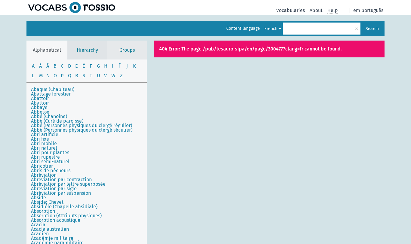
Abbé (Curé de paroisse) (57, 121)
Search (372, 28)
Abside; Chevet (47, 202)
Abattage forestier (51, 94)
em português (368, 10)
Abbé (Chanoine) (49, 116)
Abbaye (39, 107)
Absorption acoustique (55, 220)
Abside (38, 197)
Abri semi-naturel (50, 161)
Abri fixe (40, 139)
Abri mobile (44, 143)
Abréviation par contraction (61, 179)
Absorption (43, 211)
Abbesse (40, 112)
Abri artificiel (45, 134)
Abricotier (42, 166)
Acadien (40, 233)
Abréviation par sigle (54, 188)
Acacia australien (50, 229)
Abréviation (44, 175)
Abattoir (40, 98)
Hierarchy (87, 50)
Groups (127, 50)
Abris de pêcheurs (50, 170)
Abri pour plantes (50, 152)
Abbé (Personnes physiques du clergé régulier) (81, 125)
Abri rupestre (45, 157)
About (316, 10)
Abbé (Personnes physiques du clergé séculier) (81, 130)
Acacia (38, 224)
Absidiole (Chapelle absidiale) (64, 206)
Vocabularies (290, 10)
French (270, 28)
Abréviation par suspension (61, 193)
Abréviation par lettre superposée (68, 184)
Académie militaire (52, 238)
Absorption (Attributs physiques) (66, 215)
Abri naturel (44, 148)
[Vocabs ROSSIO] (71, 7)
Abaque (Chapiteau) (52, 89)
